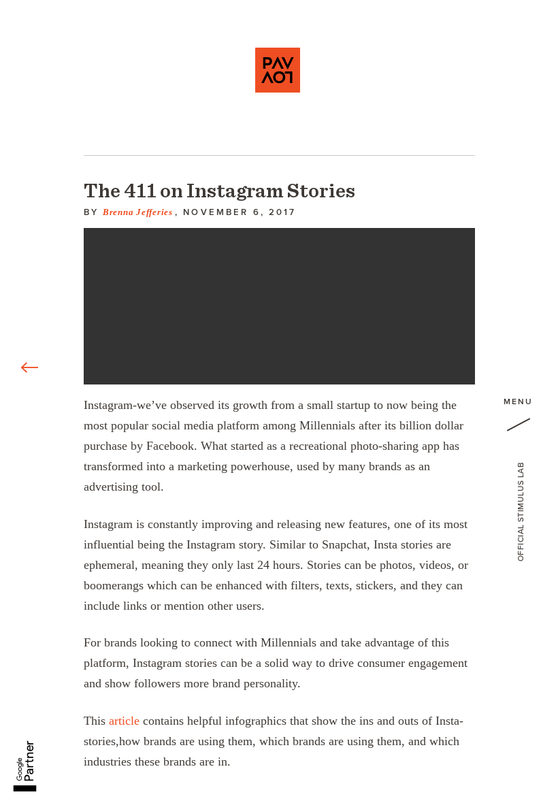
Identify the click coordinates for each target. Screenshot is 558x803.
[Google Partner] (24, 758)
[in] (30, 636)
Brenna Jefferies (138, 212)
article (124, 720)
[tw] (30, 605)
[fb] (30, 575)
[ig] (30, 697)
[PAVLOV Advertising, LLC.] (277, 70)
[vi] (30, 667)
